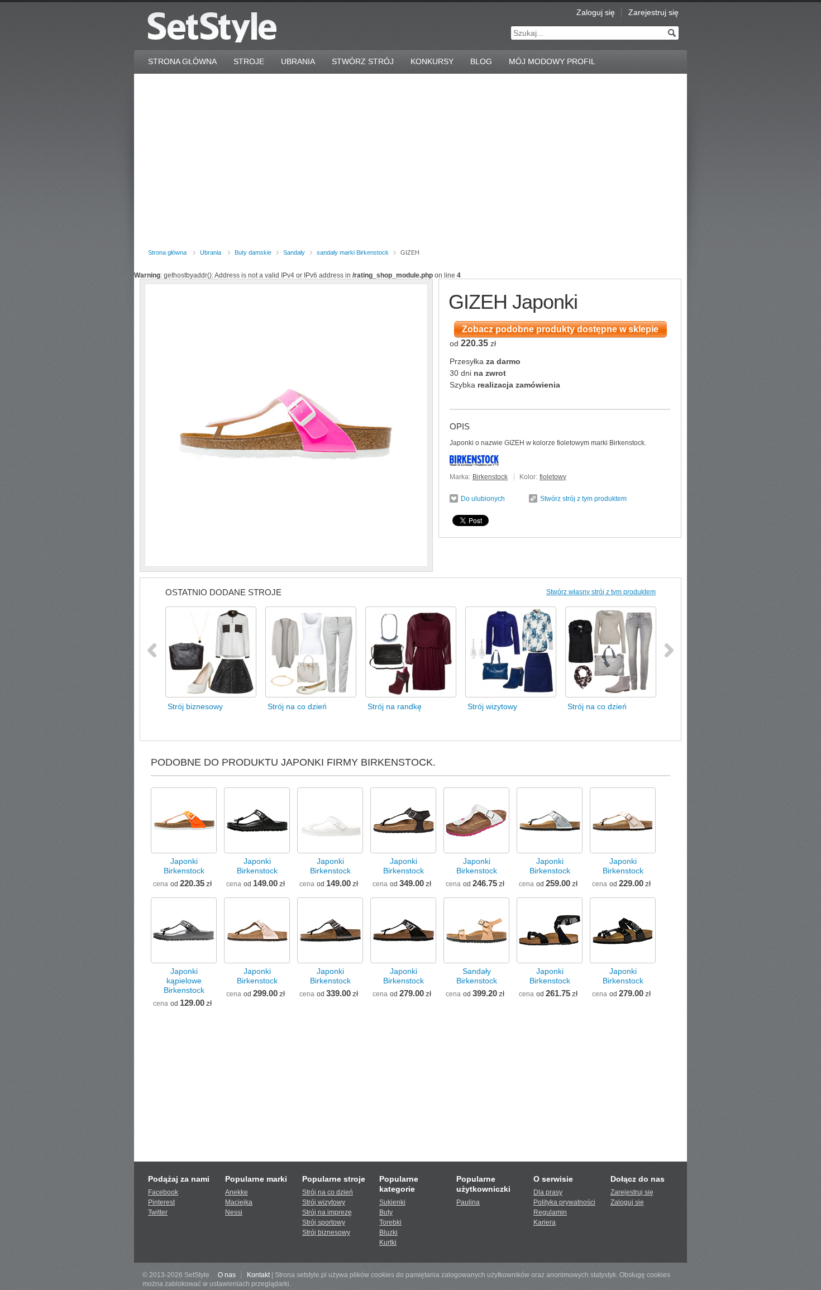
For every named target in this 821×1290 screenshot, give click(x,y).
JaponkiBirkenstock (184, 866)
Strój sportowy (323, 1222)
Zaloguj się (595, 12)
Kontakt (258, 1275)
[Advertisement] (410, 163)
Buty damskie (253, 252)
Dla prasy (547, 1192)
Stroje (248, 61)
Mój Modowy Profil (552, 61)
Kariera (544, 1222)
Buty (386, 1212)
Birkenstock (490, 477)
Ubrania (298, 61)
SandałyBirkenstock (476, 976)
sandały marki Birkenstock (353, 252)
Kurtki (388, 1242)
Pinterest (161, 1202)
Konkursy (432, 61)
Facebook (163, 1192)
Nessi (233, 1212)
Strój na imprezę (327, 1212)
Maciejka (238, 1202)
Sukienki (392, 1202)
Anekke (236, 1192)
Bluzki (388, 1232)
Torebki (390, 1222)
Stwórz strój (363, 61)
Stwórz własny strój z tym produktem (601, 592)
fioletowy (553, 477)
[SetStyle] (211, 27)
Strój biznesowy (326, 1232)
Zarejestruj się (653, 12)
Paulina (468, 1202)
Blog (481, 61)
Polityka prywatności (564, 1202)
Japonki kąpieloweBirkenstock (184, 981)
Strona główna (167, 252)
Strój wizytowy (323, 1202)
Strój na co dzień (327, 1192)
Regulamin (550, 1212)
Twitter (158, 1212)
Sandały (294, 252)
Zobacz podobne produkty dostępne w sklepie (560, 329)
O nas (227, 1275)
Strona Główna (182, 61)
